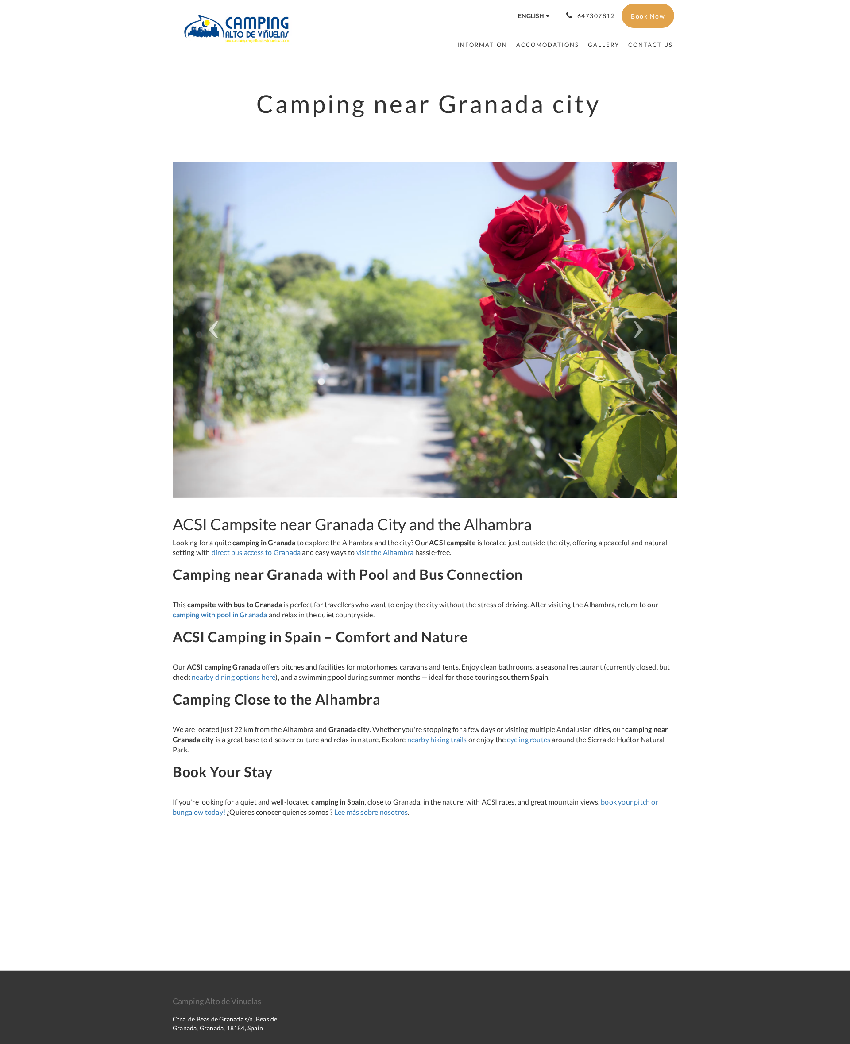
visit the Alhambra (385, 552)
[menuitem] (482, 45)
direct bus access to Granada (256, 552)
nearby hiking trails (437, 739)
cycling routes (528, 739)
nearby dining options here (233, 677)
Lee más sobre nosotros (371, 812)
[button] (210, 330)
